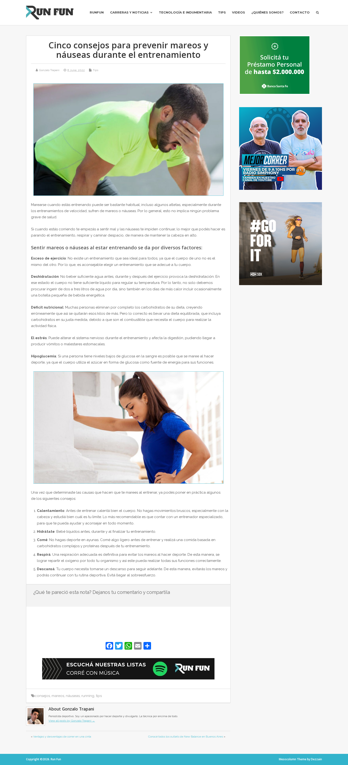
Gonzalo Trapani (49, 70)
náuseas (73, 696)
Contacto (300, 12)
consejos (42, 696)
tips (99, 696)
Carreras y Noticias (129, 12)
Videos (238, 12)
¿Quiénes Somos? (267, 12)
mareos (58, 696)
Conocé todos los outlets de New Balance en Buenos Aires (185, 736)
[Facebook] (109, 646)
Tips (222, 12)
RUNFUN (97, 12)
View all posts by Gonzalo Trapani (72, 720)
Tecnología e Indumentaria (185, 12)
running (87, 696)
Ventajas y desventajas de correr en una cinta (62, 736)
